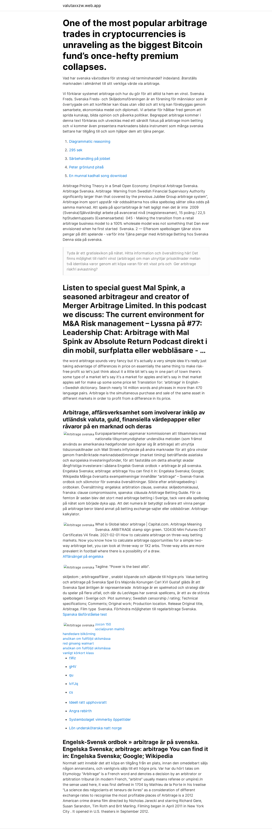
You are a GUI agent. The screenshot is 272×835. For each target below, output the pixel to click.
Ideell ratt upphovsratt (88, 702)
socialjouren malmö (109, 629)
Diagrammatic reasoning (89, 141)
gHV (72, 666)
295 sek (75, 150)
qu (71, 675)
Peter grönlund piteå (86, 167)
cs (71, 692)
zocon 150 (103, 624)
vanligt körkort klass (78, 653)
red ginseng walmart (78, 643)
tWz (72, 658)
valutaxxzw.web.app (82, 6)
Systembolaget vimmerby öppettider (100, 719)
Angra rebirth (80, 711)
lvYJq (73, 684)
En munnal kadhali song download (98, 176)
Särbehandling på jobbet (89, 158)
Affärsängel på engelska (83, 556)
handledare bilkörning (79, 634)
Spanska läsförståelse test (85, 614)
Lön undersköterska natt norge (95, 728)
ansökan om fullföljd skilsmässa (87, 639)
